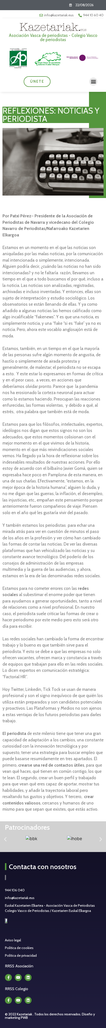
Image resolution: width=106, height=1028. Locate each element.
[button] (93, 81)
